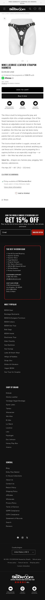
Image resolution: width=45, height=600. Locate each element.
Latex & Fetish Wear (12, 353)
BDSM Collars (9, 322)
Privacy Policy (11, 503)
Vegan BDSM (9, 368)
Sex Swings (8, 349)
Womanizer (10, 412)
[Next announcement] (41, 2)
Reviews (9, 526)
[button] (4, 8)
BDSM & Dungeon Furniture (14, 318)
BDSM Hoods (9, 333)
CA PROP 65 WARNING (10, 174)
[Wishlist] (35, 8)
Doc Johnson (11, 439)
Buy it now (22, 96)
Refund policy (37, 559)
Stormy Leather (12, 397)
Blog (7, 468)
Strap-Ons (8, 360)
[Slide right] (27, 61)
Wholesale (10, 499)
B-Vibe (8, 420)
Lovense (9, 428)
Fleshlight (9, 436)
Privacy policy (12, 563)
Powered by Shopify (25, 559)
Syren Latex (10, 405)
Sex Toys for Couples (12, 372)
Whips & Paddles (10, 357)
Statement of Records (14, 518)
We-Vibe (9, 416)
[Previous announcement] (4, 2)
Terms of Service (12, 507)
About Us (9, 480)
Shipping (4, 83)
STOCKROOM (14, 559)
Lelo (7, 432)
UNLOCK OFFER (38, 232)
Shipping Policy (11, 491)
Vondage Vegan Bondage (15, 401)
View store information (12, 187)
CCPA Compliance (12, 515)
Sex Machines (9, 345)
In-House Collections (14, 476)
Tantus (8, 409)
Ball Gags (8, 330)
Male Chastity (9, 341)
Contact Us (10, 484)
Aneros (8, 447)
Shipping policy (34, 563)
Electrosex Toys (10, 337)
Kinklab (8, 393)
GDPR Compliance (13, 511)
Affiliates (9, 495)
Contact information (23, 566)
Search (8, 522)
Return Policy (11, 488)
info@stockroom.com (13, 279)
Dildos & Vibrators (11, 364)
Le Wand (9, 424)
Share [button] (6, 200)
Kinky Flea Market (12, 472)
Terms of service (23, 563)
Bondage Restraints (11, 314)
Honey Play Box (12, 443)
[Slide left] (17, 61)
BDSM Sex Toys (10, 326)
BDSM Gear (8, 310)
